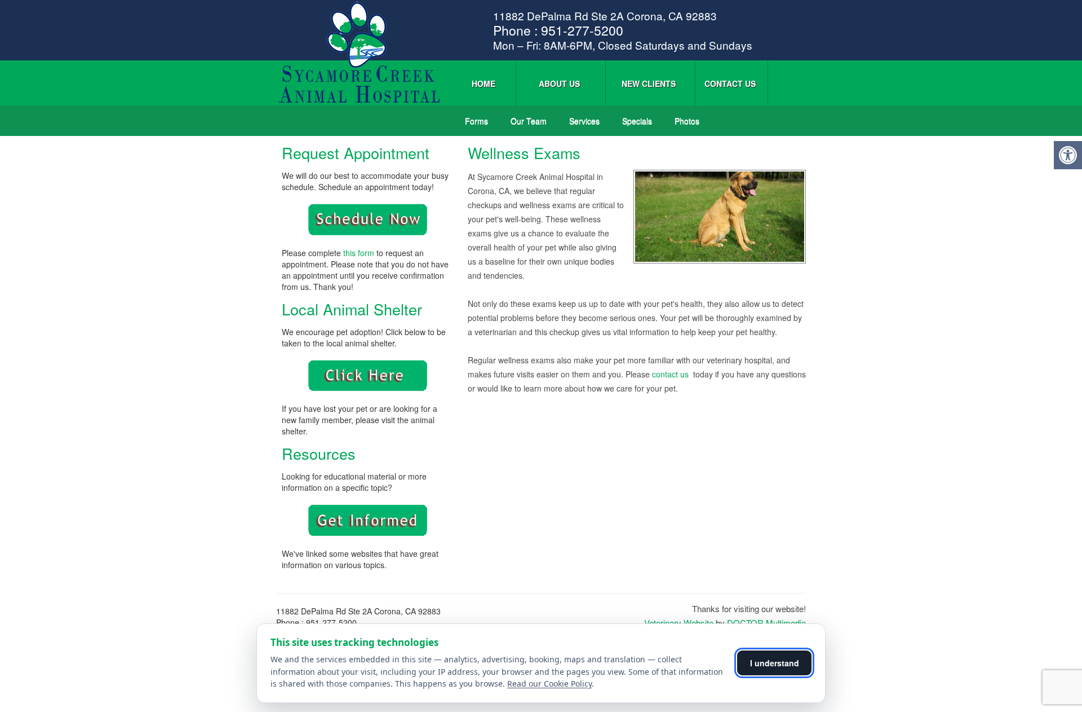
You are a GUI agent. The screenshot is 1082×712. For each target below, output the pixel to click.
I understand (774, 663)
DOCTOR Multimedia (766, 623)
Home (483, 83)
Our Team (529, 120)
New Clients (649, 83)
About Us (559, 83)
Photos (687, 120)
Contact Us (730, 83)
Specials (637, 120)
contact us (671, 374)
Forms (476, 120)
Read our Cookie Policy (549, 683)
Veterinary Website (678, 623)
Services (584, 120)
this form (358, 252)
